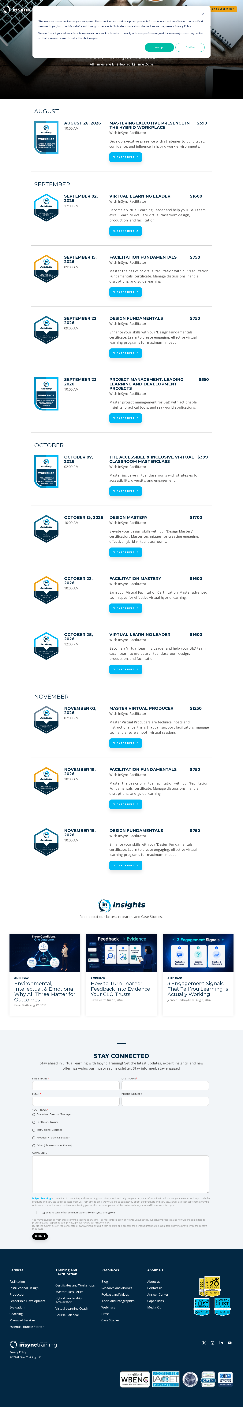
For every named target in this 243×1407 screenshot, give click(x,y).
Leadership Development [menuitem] (27, 1301)
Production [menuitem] (17, 1294)
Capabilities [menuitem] (155, 1301)
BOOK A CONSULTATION (220, 9)
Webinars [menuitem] (108, 1307)
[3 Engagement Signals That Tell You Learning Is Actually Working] (198, 953)
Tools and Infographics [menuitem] (118, 1301)
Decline (190, 47)
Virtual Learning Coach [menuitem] (71, 1308)
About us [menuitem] (153, 1281)
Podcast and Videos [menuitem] (115, 1294)
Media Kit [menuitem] (154, 1307)
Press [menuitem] (105, 1314)
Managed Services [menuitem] (22, 1320)
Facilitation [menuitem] (17, 1281)
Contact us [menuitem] (155, 1288)
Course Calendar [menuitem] (67, 1315)
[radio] (120, 1114)
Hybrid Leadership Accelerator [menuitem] (68, 1300)
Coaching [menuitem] (16, 1314)
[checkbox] (120, 1130)
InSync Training (41, 1198)
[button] (204, 1343)
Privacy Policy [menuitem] (17, 1352)
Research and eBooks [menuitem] (116, 1288)
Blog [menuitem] (104, 1281)
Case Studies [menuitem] (110, 1320)
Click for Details (126, 157)
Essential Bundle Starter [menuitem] (27, 1327)
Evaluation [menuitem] (16, 1307)
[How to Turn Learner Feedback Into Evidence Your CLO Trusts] (121, 953)
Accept (159, 47)
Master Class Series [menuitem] (69, 1292)
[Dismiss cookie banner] (203, 14)
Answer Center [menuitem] (157, 1294)
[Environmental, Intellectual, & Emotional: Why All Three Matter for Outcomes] (44, 953)
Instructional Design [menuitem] (24, 1288)
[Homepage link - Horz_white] (33, 1346)
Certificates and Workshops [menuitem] (75, 1285)
